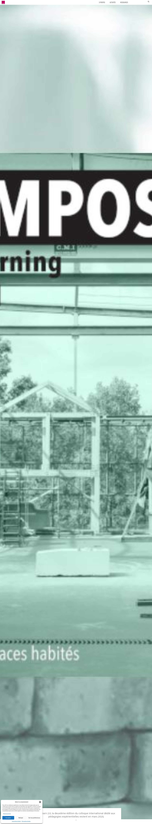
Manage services (7, 813)
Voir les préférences (34, 818)
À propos (102, 2)
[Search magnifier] (148, 1)
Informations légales (16, 821)
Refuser (21, 818)
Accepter (8, 818)
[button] (40, 802)
